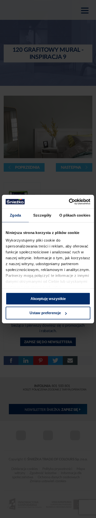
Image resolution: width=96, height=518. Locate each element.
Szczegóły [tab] (42, 215)
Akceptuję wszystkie (48, 299)
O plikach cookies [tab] (74, 215)
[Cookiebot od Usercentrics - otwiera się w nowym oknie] (69, 201)
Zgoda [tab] (15, 215)
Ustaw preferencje (45, 313)
